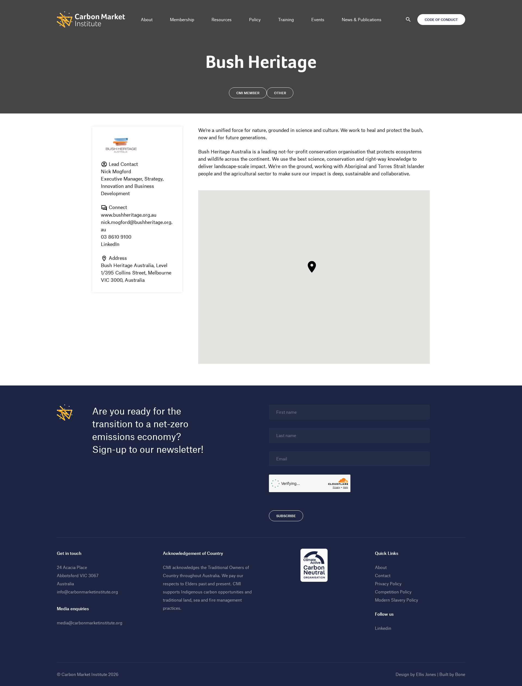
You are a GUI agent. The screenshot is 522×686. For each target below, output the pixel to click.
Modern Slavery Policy (396, 599)
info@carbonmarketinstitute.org (87, 591)
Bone (460, 674)
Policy (255, 19)
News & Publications (361, 19)
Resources (222, 19)
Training (286, 19)
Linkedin (383, 628)
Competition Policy (393, 591)
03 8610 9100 (116, 237)
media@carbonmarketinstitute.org (89, 622)
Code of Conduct (441, 19)
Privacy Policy (388, 583)
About (147, 19)
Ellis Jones (426, 674)
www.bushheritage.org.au (128, 215)
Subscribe (286, 516)
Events (317, 19)
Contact (382, 575)
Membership (182, 19)
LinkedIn (110, 244)
